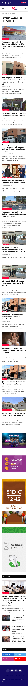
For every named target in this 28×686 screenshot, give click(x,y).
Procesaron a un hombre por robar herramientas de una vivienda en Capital (12, 317)
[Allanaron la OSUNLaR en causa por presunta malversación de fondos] (14, 272)
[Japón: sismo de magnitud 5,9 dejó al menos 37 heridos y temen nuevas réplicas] (6, 618)
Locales (4, 74)
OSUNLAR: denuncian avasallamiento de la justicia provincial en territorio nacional (13, 250)
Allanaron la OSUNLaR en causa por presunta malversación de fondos (13, 283)
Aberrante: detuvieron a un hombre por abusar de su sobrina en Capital (14, 350)
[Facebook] (3, 3)
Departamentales (6, 177)
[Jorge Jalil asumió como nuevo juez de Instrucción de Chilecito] (14, 171)
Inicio (3, 13)
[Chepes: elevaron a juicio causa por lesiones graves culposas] (14, 404)
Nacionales (13, 675)
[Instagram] (8, 3)
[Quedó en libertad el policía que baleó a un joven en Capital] (14, 372)
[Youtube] (10, 3)
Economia (21, 675)
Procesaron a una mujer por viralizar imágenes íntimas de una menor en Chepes (14, 214)
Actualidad (5, 38)
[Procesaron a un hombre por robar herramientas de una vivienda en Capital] (14, 305)
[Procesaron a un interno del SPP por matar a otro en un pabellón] (14, 104)
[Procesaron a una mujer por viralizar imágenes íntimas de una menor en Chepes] (14, 203)
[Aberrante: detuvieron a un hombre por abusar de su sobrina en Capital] (14, 339)
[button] (3, 8)
